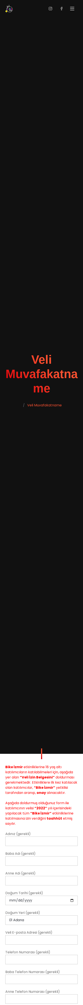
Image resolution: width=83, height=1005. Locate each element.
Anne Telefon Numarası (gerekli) (32, 991)
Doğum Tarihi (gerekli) (24, 893)
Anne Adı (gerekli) (20, 873)
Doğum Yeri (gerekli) (22, 912)
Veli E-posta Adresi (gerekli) (28, 932)
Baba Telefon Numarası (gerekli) (32, 971)
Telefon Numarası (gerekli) (27, 952)
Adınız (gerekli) (18, 833)
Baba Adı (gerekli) (20, 853)
